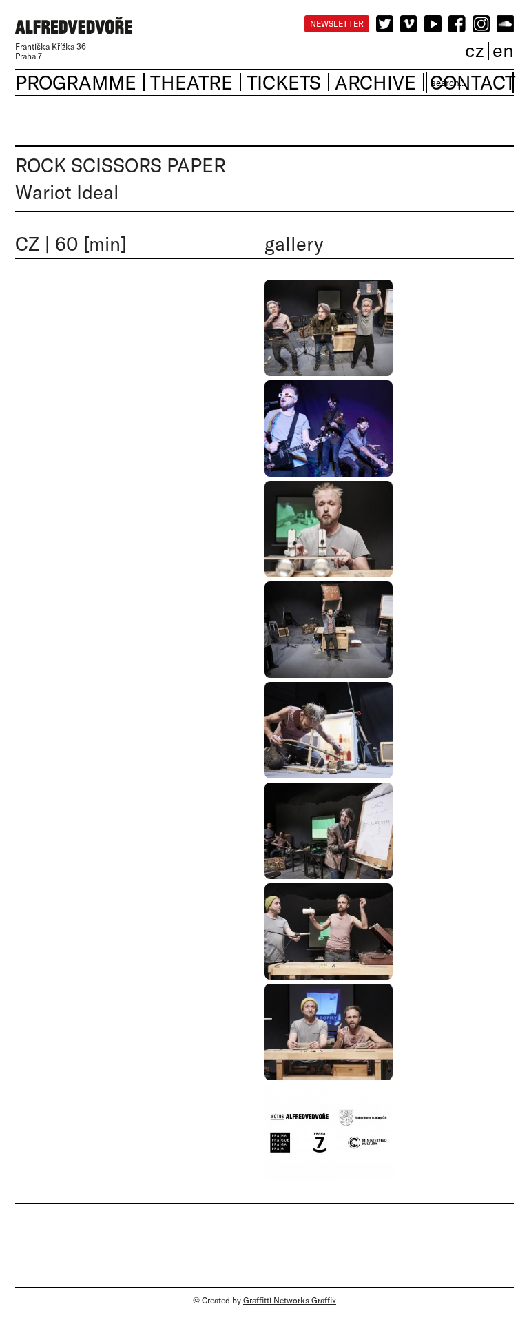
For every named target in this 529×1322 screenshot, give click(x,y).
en (503, 50)
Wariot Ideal (67, 192)
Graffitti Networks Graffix (289, 1300)
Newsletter (337, 24)
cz (474, 50)
